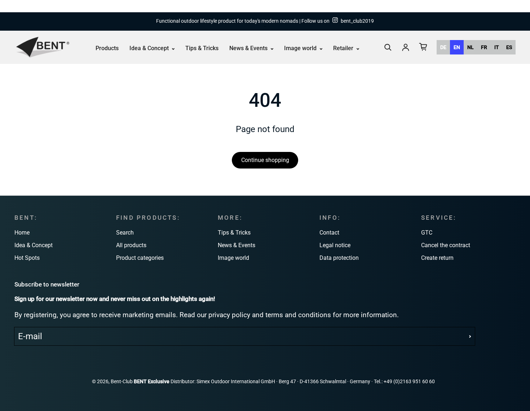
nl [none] (470, 47)
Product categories (140, 257)
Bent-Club (122, 382)
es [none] (509, 47)
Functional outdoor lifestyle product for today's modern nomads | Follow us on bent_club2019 (265, 21)
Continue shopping (265, 160)
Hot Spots (27, 257)
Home (22, 232)
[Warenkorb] (423, 47)
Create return (437, 257)
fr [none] (484, 47)
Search (125, 232)
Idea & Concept (149, 48)
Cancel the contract (445, 245)
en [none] (457, 47)
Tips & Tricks (201, 48)
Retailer (344, 48)
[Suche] (388, 47)
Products (107, 48)
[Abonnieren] (470, 336)
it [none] (496, 47)
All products (131, 245)
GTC (426, 232)
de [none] (443, 47)
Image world (301, 48)
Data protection (339, 257)
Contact (329, 232)
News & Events (249, 48)
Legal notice (334, 245)
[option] (443, 47)
